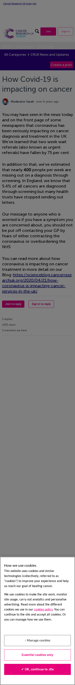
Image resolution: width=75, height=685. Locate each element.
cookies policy (43, 609)
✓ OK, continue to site (37, 669)
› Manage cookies (37, 640)
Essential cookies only (37, 655)
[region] (37, 621)
